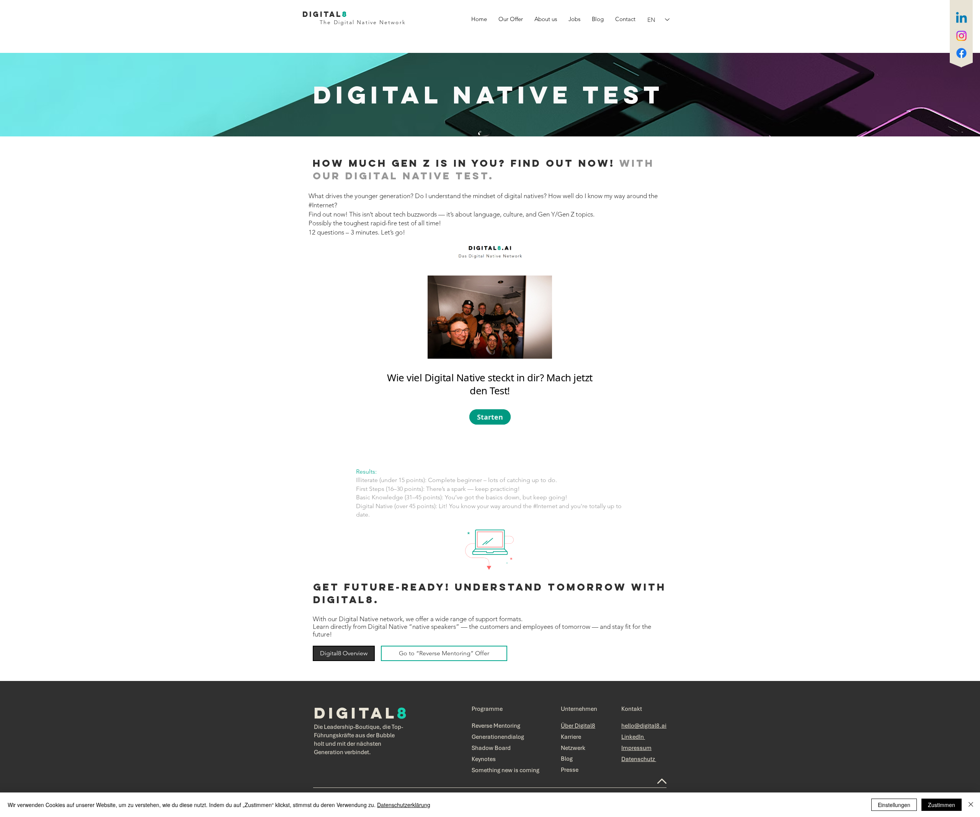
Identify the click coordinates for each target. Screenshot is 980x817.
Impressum (636, 748)
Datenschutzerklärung (403, 805)
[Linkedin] (961, 18)
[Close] (970, 805)
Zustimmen (941, 805)
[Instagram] (961, 36)
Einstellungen (894, 805)
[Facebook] (961, 53)
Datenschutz (638, 759)
